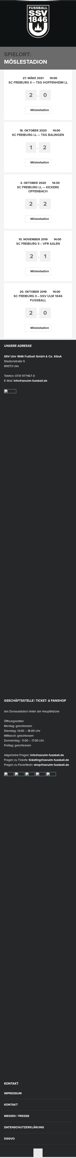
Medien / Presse (16, 1116)
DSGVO (9, 1138)
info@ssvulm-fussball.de (30, 380)
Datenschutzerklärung (24, 1127)
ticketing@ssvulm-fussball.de (49, 760)
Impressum (13, 1093)
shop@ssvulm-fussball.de (51, 765)
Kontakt (11, 1104)
